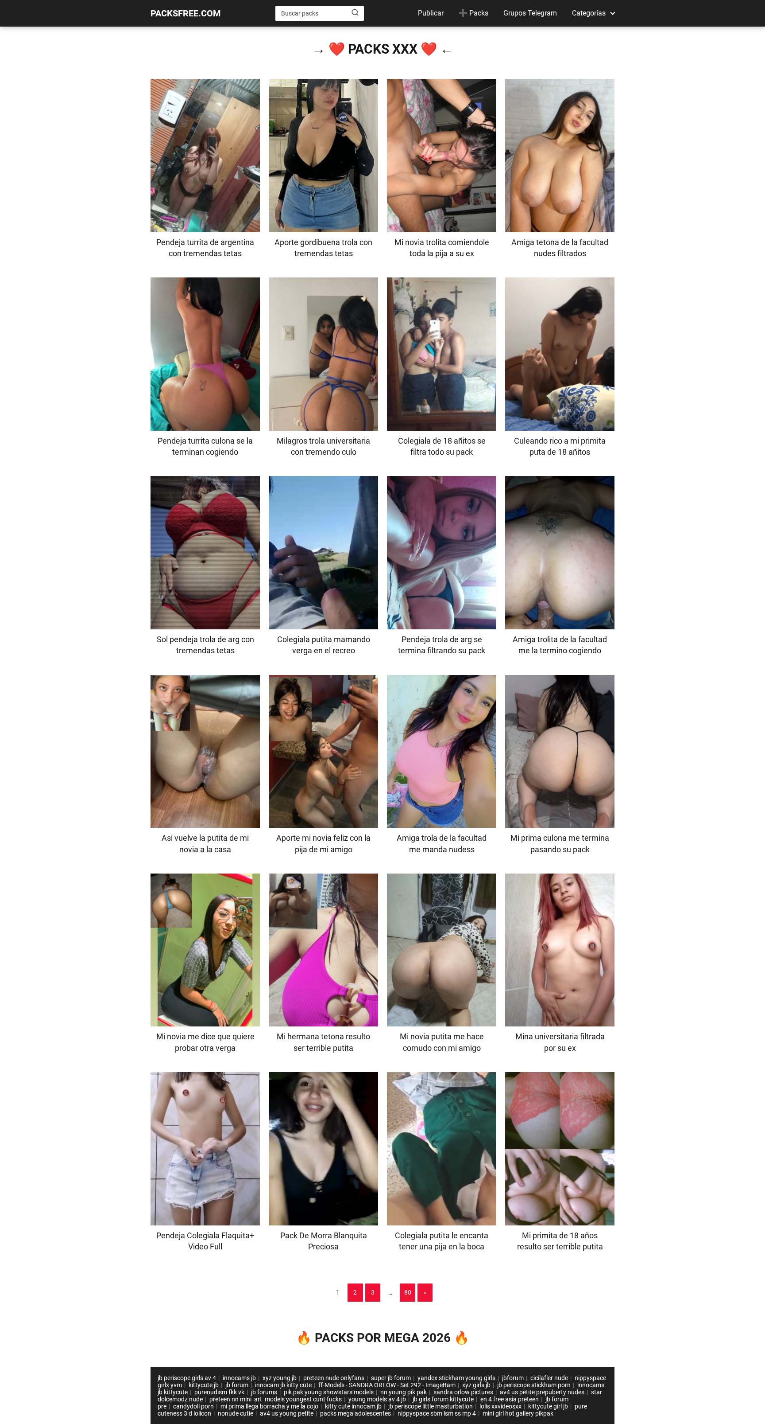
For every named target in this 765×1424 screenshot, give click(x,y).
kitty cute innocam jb (353, 1406)
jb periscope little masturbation (430, 1406)
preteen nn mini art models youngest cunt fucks (275, 1399)
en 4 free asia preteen (509, 1399)
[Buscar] (355, 13)
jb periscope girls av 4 (187, 1377)
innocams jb (239, 1377)
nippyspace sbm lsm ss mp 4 (437, 1413)
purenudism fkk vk (219, 1392)
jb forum (236, 1385)
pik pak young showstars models (329, 1392)
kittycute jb (204, 1385)
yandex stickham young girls (456, 1377)
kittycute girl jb (548, 1406)
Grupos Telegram (530, 13)
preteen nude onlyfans (333, 1377)
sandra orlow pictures (463, 1392)
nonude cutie (235, 1413)
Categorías (589, 13)
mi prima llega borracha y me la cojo (269, 1406)
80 (407, 1292)
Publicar (431, 13)
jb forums (264, 1392)
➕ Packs (473, 13)
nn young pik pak (403, 1392)
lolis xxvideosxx (500, 1406)
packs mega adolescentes (355, 1413)
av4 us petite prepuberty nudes (542, 1392)
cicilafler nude (549, 1377)
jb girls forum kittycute (443, 1399)
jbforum (513, 1377)
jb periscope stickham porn (534, 1385)
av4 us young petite (286, 1413)
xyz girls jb (476, 1385)
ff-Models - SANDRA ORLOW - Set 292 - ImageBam (387, 1385)
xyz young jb (280, 1377)
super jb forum (391, 1377)
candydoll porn (193, 1406)
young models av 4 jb (377, 1399)
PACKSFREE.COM (186, 13)
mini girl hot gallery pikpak (518, 1413)
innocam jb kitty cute (283, 1385)
